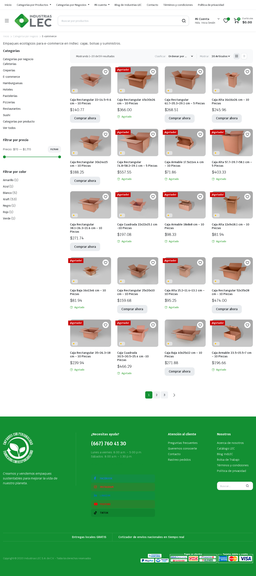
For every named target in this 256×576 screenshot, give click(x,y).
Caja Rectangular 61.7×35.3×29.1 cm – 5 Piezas (185, 101)
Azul (6, 186)
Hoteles (8, 89)
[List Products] (244, 56)
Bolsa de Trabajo (228, 459)
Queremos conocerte (182, 448)
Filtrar (54, 149)
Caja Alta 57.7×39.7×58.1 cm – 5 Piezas (232, 163)
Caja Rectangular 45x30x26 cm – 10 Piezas (136, 101)
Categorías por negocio (25, 36)
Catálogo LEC (226, 448)
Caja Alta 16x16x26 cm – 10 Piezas (230, 101)
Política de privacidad (211, 5)
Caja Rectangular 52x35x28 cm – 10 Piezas (230, 292)
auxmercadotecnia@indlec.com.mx (117, 464)
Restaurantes (12, 109)
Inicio (8, 5)
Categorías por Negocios (71, 5)
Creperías (9, 70)
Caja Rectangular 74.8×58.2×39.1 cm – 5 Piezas (137, 163)
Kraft (6, 199)
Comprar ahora (85, 118)
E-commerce (11, 77)
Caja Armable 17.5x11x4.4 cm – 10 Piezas (184, 163)
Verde (7, 218)
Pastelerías (10, 96)
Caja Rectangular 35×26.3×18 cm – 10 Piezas (90, 354)
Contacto (152, 5)
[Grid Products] (237, 56)
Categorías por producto (19, 121)
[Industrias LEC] (33, 21)
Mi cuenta (100, 5)
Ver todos (9, 128)
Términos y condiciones (178, 5)
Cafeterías (9, 64)
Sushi (6, 115)
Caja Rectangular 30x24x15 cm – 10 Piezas (89, 163)
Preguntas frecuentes (183, 443)
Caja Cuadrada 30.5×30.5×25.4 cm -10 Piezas (133, 356)
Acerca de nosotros (230, 443)
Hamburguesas (13, 83)
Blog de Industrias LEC (128, 5)
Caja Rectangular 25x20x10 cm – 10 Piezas (136, 292)
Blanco (7, 193)
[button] (106, 72)
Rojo (6, 212)
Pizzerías (9, 102)
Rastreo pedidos (179, 459)
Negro (7, 205)
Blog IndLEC (225, 454)
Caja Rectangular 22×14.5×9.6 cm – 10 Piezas (90, 101)
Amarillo (8, 180)
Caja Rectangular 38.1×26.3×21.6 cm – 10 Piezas (86, 228)
